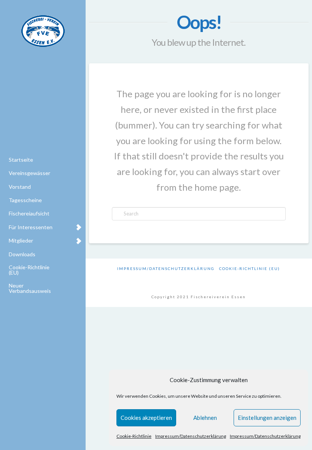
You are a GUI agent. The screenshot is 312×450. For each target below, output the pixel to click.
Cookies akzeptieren (146, 417)
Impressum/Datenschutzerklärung (190, 436)
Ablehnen (205, 417)
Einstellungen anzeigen (267, 417)
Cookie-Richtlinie (133, 436)
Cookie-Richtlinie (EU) (249, 268)
